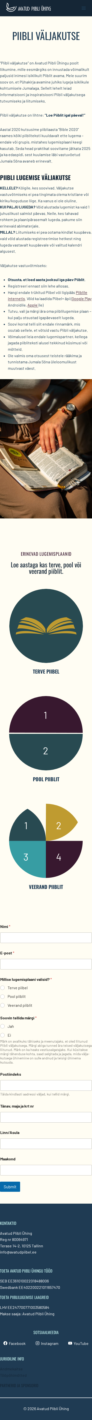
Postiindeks (10, 1074)
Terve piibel (18, 987)
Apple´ (32, 305)
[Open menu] (83, 8)
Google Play (82, 298)
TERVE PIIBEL (46, 671)
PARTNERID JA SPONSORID (19, 1385)
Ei (9, 1035)
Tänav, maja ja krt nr (17, 1106)
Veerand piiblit (20, 1005)
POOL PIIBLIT (46, 779)
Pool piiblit (17, 996)
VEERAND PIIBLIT (46, 886)
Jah (11, 1026)
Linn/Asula (9, 1132)
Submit (10, 1186)
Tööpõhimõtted (13, 1375)
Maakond (7, 1158)
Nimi (5, 926)
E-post (7, 952)
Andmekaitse (11, 1368)
